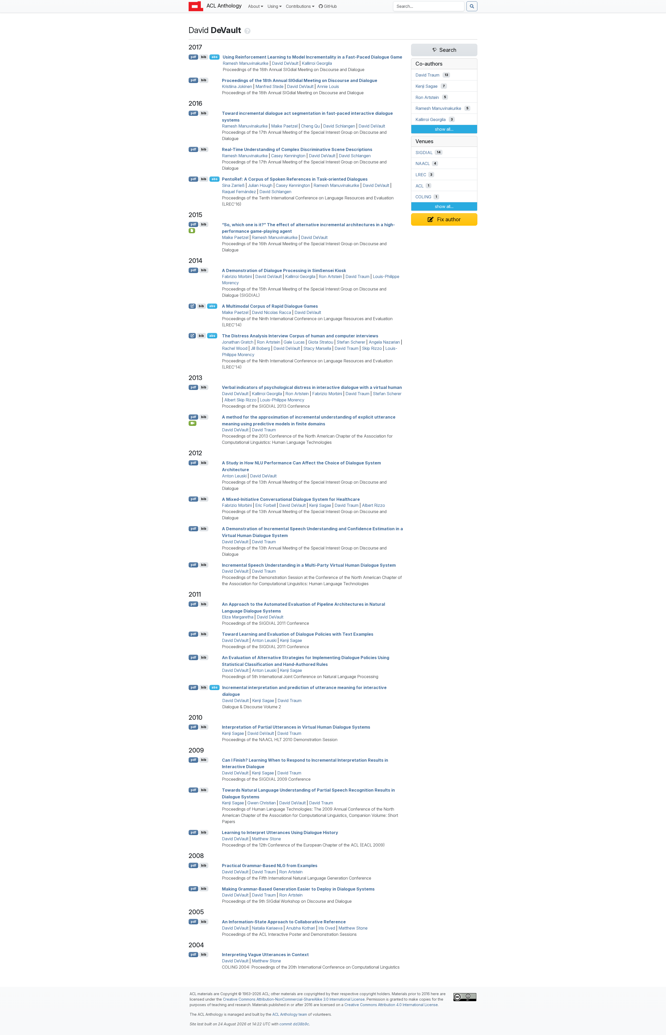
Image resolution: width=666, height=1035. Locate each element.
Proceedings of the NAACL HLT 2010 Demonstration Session (279, 739)
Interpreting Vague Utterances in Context (265, 954)
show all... (444, 129)
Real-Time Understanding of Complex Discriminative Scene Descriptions (297, 149)
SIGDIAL (424, 152)
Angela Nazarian (384, 342)
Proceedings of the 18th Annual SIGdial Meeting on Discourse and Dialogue (293, 69)
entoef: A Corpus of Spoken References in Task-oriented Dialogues (295, 179)
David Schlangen (339, 126)
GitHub (330, 6)
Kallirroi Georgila (317, 63)
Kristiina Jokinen (237, 86)
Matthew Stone (266, 838)
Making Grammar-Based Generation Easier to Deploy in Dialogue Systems (298, 888)
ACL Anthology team (289, 1014)
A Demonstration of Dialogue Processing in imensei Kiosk (284, 270)
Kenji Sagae (320, 505)
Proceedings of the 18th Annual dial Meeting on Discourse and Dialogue (299, 80)
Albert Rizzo (373, 505)
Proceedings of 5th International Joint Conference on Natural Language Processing (300, 676)
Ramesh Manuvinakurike (245, 63)
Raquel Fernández (239, 191)
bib (203, 57)
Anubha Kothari (300, 928)
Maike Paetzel (284, 126)
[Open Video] (192, 423)
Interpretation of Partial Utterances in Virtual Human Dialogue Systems (296, 727)
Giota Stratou (320, 342)
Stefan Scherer (351, 342)
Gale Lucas (294, 342)
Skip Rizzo (372, 348)
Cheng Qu (310, 126)
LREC (420, 174)
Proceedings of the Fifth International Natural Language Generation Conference (296, 878)
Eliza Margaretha (237, 617)
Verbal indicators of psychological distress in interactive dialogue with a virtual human (312, 387)
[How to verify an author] (247, 30)
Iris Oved (326, 928)
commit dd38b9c (294, 1024)
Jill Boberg (260, 348)
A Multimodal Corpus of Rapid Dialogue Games (270, 306)
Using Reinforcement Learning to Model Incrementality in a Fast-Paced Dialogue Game (312, 57)
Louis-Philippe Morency (282, 399)
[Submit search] (471, 6)
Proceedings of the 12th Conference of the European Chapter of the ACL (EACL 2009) (303, 845)
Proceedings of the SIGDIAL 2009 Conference (266, 779)
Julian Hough (260, 185)
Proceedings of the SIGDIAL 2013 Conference (266, 406)
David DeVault (285, 63)
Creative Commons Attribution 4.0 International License (391, 1004)
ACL (419, 185)
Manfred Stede (269, 86)
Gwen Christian (261, 802)
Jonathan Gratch (237, 342)
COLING (423, 196)
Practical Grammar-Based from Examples (269, 865)
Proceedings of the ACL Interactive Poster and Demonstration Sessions (289, 934)
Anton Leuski (234, 475)
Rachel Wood (234, 348)
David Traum (357, 276)
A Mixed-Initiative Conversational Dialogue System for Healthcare (291, 499)
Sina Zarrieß (233, 185)
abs (214, 57)
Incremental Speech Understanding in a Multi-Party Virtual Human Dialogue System (309, 564)
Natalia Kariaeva (267, 928)
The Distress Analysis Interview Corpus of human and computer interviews (300, 335)
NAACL (422, 163)
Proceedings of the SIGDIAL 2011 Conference (265, 623)
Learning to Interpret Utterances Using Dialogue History (280, 832)
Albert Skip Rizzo (240, 399)
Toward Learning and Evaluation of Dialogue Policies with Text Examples (297, 634)
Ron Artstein (330, 276)
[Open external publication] (192, 306)
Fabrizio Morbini (237, 276)
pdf (193, 57)
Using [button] (272, 6)
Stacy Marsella (317, 348)
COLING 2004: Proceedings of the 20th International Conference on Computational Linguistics (311, 967)
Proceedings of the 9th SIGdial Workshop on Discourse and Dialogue (287, 901)
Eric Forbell (265, 505)
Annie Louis (328, 86)
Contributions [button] (298, 6)
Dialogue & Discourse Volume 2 (251, 706)
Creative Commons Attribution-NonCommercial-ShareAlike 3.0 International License (294, 999)
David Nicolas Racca (271, 312)
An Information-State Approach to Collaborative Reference (284, 921)
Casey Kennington (288, 155)
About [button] (254, 6)
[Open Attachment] (192, 230)
